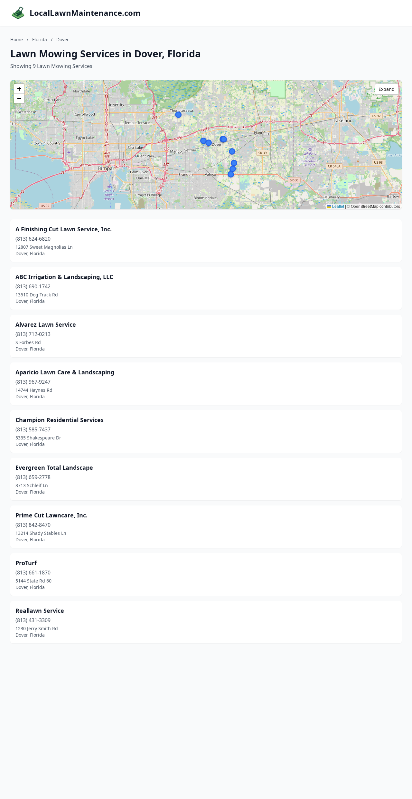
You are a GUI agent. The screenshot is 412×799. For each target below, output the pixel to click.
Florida (39, 39)
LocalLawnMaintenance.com (85, 13)
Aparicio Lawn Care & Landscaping (64, 372)
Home (16, 39)
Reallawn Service (39, 610)
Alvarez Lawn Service (45, 324)
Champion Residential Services (59, 420)
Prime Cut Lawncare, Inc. (51, 515)
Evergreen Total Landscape (54, 467)
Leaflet (337, 206)
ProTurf (26, 563)
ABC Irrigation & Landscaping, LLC (64, 277)
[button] (203, 141)
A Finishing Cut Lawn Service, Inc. (63, 229)
